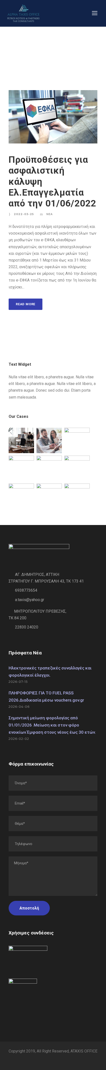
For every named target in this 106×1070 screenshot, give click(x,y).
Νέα (49, 214)
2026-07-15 (18, 682)
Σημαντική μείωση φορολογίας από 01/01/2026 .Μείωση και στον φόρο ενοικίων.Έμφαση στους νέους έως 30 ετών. (52, 725)
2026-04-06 (19, 706)
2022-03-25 (24, 214)
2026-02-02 (19, 739)
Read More (25, 304)
